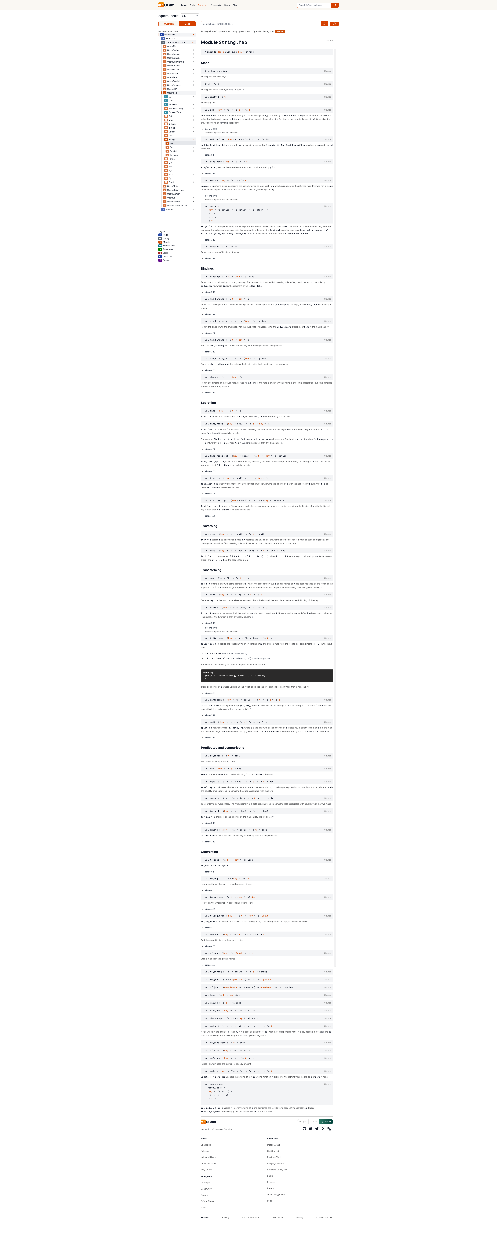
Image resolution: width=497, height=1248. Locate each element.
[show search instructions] (334, 24)
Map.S (220, 51)
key (240, 51)
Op (170, 178)
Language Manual (275, 1163)
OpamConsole (174, 58)
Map (171, 120)
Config (172, 182)
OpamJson (172, 77)
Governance (277, 1217)
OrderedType (175, 112)
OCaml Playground (276, 1194)
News (227, 5)
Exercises (271, 1182)
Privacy (300, 1217)
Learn (184, 5)
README (170, 38)
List (170, 135)
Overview (169, 24)
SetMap (174, 155)
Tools (192, 5)
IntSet (172, 128)
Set (170, 116)
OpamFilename (174, 69)
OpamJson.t (238, 979)
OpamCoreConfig (175, 61)
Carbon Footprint (250, 1217)
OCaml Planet (207, 1201)
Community (215, 5)
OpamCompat (173, 54)
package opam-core (168, 31)
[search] (335, 5)
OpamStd (172, 93)
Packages (202, 5)
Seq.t (249, 878)
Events (204, 1195)
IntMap (172, 124)
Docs (187, 24)
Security (225, 1217)
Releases (205, 1151)
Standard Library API (277, 1169)
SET (171, 96)
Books (270, 1176)
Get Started (273, 1151)
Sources (169, 209)
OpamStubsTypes (175, 190)
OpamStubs (172, 186)
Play (235, 5)
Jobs (203, 1207)
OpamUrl (171, 197)
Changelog (206, 1145)
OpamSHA (172, 89)
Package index (208, 31)
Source (329, 40)
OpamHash (172, 73)
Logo (269, 1200)
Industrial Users (208, 1157)
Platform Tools (274, 1157)
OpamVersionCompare (177, 205)
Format (172, 159)
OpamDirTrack (174, 65)
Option (172, 131)
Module (279, 31)
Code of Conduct (324, 1217)
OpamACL (172, 46)
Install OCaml (273, 1145)
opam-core (168, 15)
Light (304, 1121)
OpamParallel (173, 81)
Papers (270, 1188)
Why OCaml (206, 1169)
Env (170, 166)
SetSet (173, 151)
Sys (170, 170)
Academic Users (208, 1163)
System (328, 1121)
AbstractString (176, 108)
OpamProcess (174, 85)
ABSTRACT (174, 104)
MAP (171, 100)
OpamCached (173, 50)
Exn (170, 162)
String (172, 139)
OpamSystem (173, 194)
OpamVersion (173, 201)
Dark (315, 1121)
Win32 (172, 174)
